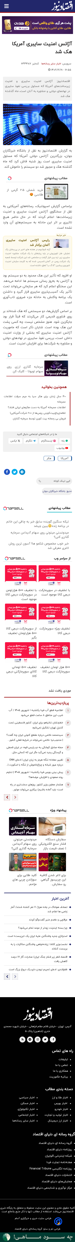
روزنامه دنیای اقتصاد (59, 1149)
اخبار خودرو (61, 1109)
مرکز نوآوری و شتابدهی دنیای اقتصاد (49, 1188)
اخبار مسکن (28, 1103)
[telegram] (30, 1040)
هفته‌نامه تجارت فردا (59, 1162)
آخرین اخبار (60, 898)
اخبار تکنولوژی (26, 1109)
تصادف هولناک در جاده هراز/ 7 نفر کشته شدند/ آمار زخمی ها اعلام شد (39, 909)
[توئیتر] (15, 472)
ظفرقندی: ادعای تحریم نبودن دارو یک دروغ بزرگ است (38, 969)
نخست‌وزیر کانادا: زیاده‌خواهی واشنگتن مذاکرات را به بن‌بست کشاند (39, 947)
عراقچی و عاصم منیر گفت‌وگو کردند (48, 920)
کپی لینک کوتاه (62, 481)
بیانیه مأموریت (58, 1077)
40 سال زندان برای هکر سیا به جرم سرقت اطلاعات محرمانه (35, 399)
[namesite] (62, 6)
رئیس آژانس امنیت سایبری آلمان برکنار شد (28, 242)
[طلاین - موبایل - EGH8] (37, 25)
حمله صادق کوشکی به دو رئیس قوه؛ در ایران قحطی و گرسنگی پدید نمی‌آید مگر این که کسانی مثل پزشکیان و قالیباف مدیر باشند (34, 750)
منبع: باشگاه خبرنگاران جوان (57, 491)
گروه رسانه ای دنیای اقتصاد (55, 1143)
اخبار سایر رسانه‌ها (51, 64)
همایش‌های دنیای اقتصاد (57, 1181)
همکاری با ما (60, 1071)
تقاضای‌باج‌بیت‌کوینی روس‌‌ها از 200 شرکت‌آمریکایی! (38, 413)
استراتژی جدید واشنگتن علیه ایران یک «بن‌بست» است (37, 936)
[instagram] (38, 1040)
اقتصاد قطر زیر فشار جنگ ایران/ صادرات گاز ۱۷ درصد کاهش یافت (39, 959)
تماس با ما (61, 1065)
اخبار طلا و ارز (60, 1097)
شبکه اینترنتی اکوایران (58, 1156)
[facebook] (53, 1040)
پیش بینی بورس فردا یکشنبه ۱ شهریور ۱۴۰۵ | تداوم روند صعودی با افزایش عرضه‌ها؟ (34, 775)
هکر (49, 458)
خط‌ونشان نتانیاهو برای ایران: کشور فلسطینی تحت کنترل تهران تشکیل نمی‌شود (35, 725)
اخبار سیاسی (27, 1097)
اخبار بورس (61, 1103)
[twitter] (45, 1040)
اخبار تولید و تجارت (56, 1115)
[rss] (23, 1040)
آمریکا (64, 458)
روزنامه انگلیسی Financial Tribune (51, 1169)
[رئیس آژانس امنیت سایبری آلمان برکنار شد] (61, 243)
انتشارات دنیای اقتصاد (58, 1175)
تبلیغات (63, 1059)
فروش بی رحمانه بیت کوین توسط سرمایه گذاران (39, 419)
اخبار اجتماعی (26, 1115)
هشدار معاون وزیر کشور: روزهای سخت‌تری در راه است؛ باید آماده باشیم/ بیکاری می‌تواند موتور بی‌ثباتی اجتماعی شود (36, 787)
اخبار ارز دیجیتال (58, 1121)
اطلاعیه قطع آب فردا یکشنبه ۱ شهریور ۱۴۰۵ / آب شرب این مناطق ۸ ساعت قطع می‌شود (36, 713)
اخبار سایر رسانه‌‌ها (23, 1121)
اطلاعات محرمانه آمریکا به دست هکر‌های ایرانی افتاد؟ (37, 407)
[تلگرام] (22, 472)
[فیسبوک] (7, 472)
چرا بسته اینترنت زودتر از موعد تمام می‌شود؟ (42, 928)
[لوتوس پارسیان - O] (37, 1237)
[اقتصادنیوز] (37, 1014)
